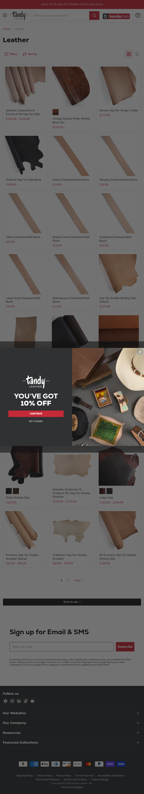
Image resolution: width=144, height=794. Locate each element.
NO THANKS (36, 421)
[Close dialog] (140, 352)
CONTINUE (36, 413)
